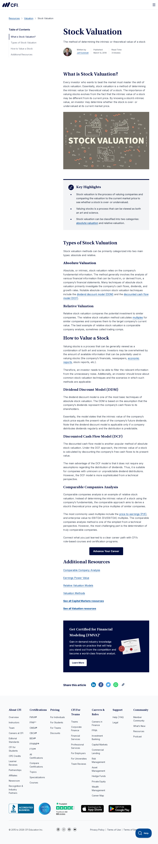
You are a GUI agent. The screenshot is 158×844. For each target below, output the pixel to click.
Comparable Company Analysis (81, 570)
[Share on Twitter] (108, 686)
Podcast (137, 736)
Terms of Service (132, 829)
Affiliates (13, 775)
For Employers (78, 753)
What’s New (139, 726)
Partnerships (15, 770)
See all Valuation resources (79, 608)
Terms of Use (114, 829)
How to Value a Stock (22, 48)
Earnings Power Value (76, 577)
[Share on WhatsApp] (115, 686)
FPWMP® (34, 743)
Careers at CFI (16, 733)
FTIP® (33, 749)
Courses (34, 782)
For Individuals (57, 717)
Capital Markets (100, 744)
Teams (74, 721)
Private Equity (99, 781)
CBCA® (33, 733)
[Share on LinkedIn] (93, 686)
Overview (14, 717)
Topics (33, 772)
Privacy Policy (97, 829)
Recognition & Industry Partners (16, 789)
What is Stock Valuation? (23, 36)
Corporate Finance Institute (10, 5)
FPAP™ (33, 722)
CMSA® (33, 728)
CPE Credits (15, 756)
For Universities (79, 758)
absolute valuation (87, 223)
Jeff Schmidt (83, 53)
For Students (56, 722)
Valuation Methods (74, 593)
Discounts (55, 733)
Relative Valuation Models (78, 585)
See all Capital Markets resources (83, 600)
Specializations (37, 777)
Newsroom (14, 780)
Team (12, 728)
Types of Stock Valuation (23, 42)
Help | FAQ (118, 717)
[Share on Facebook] (100, 686)
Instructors (14, 722)
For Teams (55, 728)
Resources (138, 731)
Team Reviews (78, 764)
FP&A (94, 730)
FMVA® (33, 717)
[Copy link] (123, 686)
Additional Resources (21, 54)
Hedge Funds (99, 776)
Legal (115, 722)
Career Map (98, 795)
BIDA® (33, 738)
